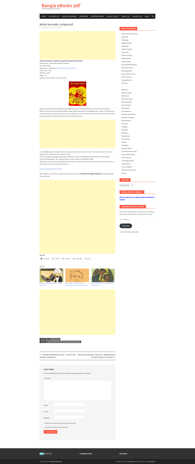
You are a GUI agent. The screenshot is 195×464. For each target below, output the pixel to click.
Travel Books (126, 164)
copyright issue (97, 16)
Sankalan (124, 133)
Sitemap (124, 83)
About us (125, 16)
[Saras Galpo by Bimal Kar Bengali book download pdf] (103, 275)
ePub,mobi (83, 16)
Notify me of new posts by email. (56, 427)
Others (123, 173)
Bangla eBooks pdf (61, 5)
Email (46, 412)
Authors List (54, 16)
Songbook (125, 145)
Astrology (124, 40)
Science (124, 142)
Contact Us (137, 16)
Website (46, 418)
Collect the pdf (45, 169)
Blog (147, 16)
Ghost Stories (126, 62)
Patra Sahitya (126, 105)
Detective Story (126, 55)
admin (59, 27)
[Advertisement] (77, 45)
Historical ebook (127, 68)
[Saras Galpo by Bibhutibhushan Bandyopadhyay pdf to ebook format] (77, 275)
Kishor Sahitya (126, 77)
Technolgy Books (127, 161)
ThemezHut (151, 461)
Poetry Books (126, 111)
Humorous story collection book (65, 68)
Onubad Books (126, 80)
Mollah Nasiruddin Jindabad (71, 342)
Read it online (57, 169)
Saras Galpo (55, 339)
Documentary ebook (128, 170)
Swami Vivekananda (128, 154)
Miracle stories (126, 93)
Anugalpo (124, 37)
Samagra (124, 130)
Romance (124, 124)
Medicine (124, 90)
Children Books (126, 49)
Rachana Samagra (127, 117)
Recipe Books (126, 120)
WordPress (131, 461)
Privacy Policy (113, 16)
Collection (125, 52)
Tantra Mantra (126, 158)
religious (124, 127)
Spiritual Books (126, 148)
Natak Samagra (126, 99)
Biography (125, 46)
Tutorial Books (126, 167)
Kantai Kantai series (128, 74)
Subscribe (125, 226)
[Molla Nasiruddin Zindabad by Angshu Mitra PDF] (51, 275)
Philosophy (125, 108)
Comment (48, 378)
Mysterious (125, 96)
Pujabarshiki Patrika (128, 114)
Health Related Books (129, 65)
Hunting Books (126, 71)
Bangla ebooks (126, 43)
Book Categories (69, 16)
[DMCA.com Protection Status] (46, 454)
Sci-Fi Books (125, 139)
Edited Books (126, 58)
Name (46, 405)
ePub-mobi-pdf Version (129, 34)
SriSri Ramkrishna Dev (129, 151)
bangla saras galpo (54, 342)
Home (43, 16)
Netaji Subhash (126, 102)
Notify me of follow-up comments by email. (60, 423)
